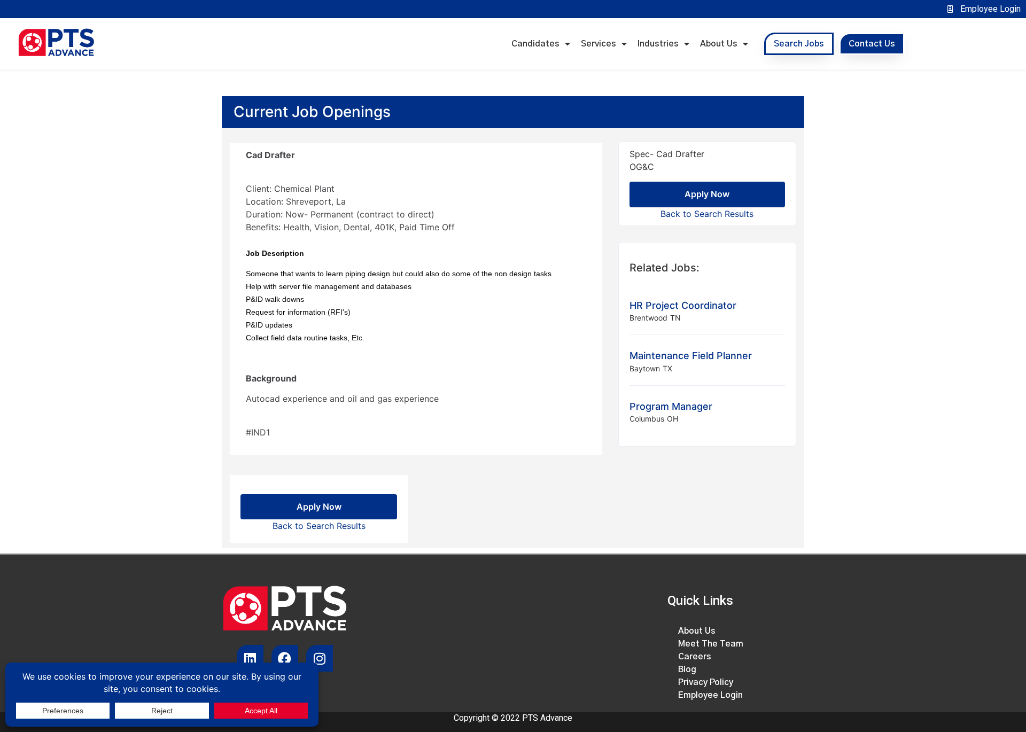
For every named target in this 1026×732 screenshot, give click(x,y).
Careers (694, 656)
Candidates (535, 44)
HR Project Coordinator (682, 305)
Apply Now (707, 194)
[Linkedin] (250, 658)
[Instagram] (319, 658)
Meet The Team (710, 644)
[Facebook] (284, 658)
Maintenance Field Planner (690, 355)
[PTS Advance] (56, 43)
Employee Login (710, 695)
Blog (687, 669)
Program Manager (670, 406)
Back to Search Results (706, 213)
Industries (658, 44)
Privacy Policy (705, 682)
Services (598, 44)
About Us (718, 44)
